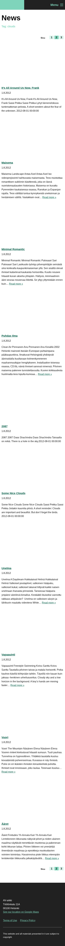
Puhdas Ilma (10, 335)
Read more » (49, 197)
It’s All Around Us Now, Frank (20, 87)
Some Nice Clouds (13, 493)
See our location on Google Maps (21, 912)
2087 (5, 426)
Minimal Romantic (13, 249)
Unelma (6, 568)
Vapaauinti (8, 654)
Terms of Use (10, 920)
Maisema (7, 162)
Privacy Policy (27, 920)
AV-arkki (12, 5)
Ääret (5, 823)
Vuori (5, 737)
